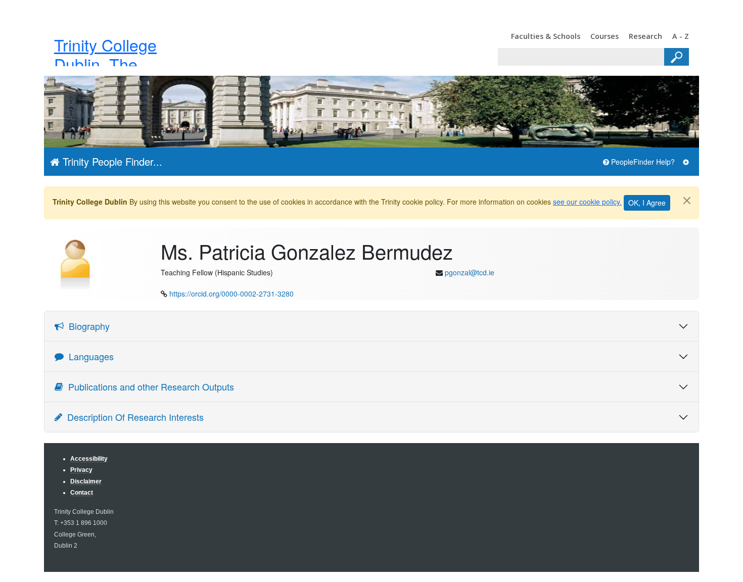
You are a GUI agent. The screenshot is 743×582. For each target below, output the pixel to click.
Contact (81, 492)
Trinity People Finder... (111, 161)
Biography (87, 325)
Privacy (81, 469)
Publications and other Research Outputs (148, 386)
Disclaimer (86, 481)
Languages (89, 356)
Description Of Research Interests (133, 416)
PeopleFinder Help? (642, 162)
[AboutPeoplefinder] (686, 162)
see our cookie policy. (587, 202)
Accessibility (89, 458)
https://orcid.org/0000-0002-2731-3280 (231, 293)
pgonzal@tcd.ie (469, 272)
